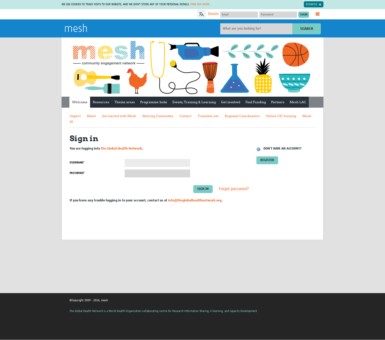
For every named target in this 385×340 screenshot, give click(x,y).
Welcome (79, 102)
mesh (75, 29)
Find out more (200, 4)
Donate (213, 14)
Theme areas (124, 102)
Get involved (230, 102)
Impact (75, 116)
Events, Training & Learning (194, 102)
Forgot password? (234, 189)
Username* (77, 162)
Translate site (208, 116)
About (91, 116)
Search (306, 29)
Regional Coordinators (242, 116)
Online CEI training (281, 116)
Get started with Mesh (119, 116)
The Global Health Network (103, 14)
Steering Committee (157, 116)
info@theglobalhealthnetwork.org (194, 200)
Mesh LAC (298, 102)
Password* (77, 173)
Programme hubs (153, 102)
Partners (277, 102)
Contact (185, 116)
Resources (101, 102)
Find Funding (255, 102)
